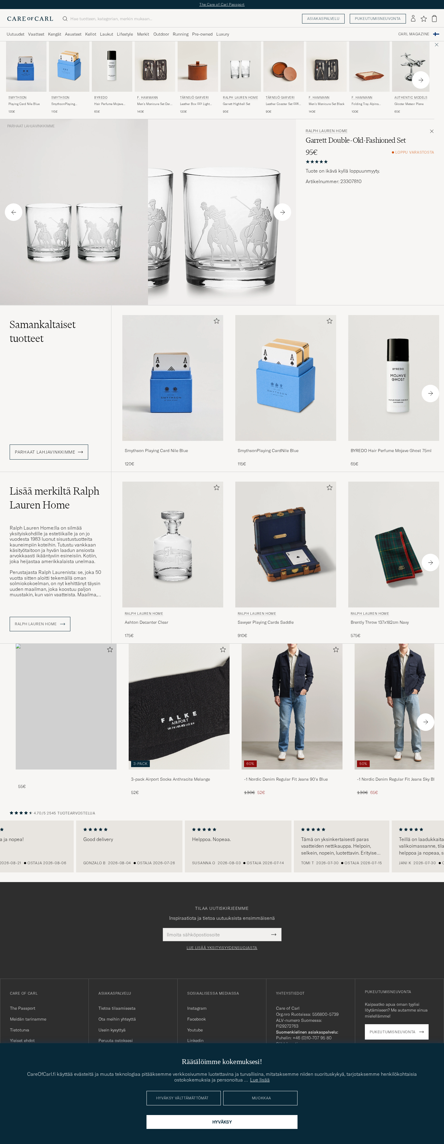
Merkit (143, 34)
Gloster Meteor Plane (408, 104)
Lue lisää (260, 1079)
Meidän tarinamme (28, 1019)
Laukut (106, 34)
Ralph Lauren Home (240, 98)
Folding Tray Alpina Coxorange (365, 104)
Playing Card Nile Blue (24, 104)
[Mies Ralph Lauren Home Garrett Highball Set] (240, 66)
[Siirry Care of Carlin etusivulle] (30, 18)
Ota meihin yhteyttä (117, 1019)
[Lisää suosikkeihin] (215, 322)
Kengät (54, 34)
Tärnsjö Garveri (194, 98)
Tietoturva (19, 1030)
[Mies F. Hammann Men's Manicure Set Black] (326, 66)
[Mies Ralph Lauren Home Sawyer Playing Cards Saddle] (285, 544)
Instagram (197, 1008)
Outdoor (161, 34)
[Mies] (66, 707)
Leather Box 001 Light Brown (195, 104)
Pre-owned (202, 34)
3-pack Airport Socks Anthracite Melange (170, 779)
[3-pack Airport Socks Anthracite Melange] (179, 773)
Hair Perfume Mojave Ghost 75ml (108, 104)
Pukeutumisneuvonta (378, 18)
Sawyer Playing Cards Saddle (266, 622)
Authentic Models (410, 98)
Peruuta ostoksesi (115, 1040)
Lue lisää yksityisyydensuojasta (222, 948)
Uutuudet (15, 34)
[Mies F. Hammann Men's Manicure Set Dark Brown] (155, 66)
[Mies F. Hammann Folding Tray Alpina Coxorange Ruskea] (369, 66)
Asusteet (73, 34)
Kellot (90, 34)
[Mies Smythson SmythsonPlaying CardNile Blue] (69, 66)
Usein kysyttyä (112, 1030)
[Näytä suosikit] (423, 19)
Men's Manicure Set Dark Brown (154, 104)
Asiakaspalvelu (323, 18)
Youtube (195, 1030)
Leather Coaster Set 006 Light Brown (282, 104)
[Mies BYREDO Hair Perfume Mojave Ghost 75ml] (112, 66)
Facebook (196, 1019)
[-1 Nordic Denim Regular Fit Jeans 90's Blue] (292, 773)
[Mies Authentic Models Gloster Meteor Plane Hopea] (412, 66)
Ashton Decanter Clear (146, 622)
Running (180, 34)
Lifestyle (125, 34)
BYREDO (101, 98)
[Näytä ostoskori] (434, 18)
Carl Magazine (414, 34)
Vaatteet (36, 34)
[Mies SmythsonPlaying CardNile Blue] (285, 378)
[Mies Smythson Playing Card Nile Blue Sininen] (26, 66)
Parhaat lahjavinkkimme (31, 126)
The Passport (22, 1008)
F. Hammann (147, 98)
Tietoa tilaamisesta (117, 1008)
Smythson (17, 98)
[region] (222, 846)
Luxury (222, 34)
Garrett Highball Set (236, 104)
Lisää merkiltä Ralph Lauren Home (54, 498)
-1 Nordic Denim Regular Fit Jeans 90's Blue (286, 779)
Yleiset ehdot (22, 1040)
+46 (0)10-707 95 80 (312, 1037)
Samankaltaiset (43, 331)
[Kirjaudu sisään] (413, 18)
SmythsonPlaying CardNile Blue (63, 104)
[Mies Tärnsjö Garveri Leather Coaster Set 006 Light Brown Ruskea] (283, 66)
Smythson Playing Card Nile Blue (156, 450)
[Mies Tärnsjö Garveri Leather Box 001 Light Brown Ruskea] (198, 66)
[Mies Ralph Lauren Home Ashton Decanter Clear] (172, 544)
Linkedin (195, 1040)
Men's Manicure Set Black (326, 104)
